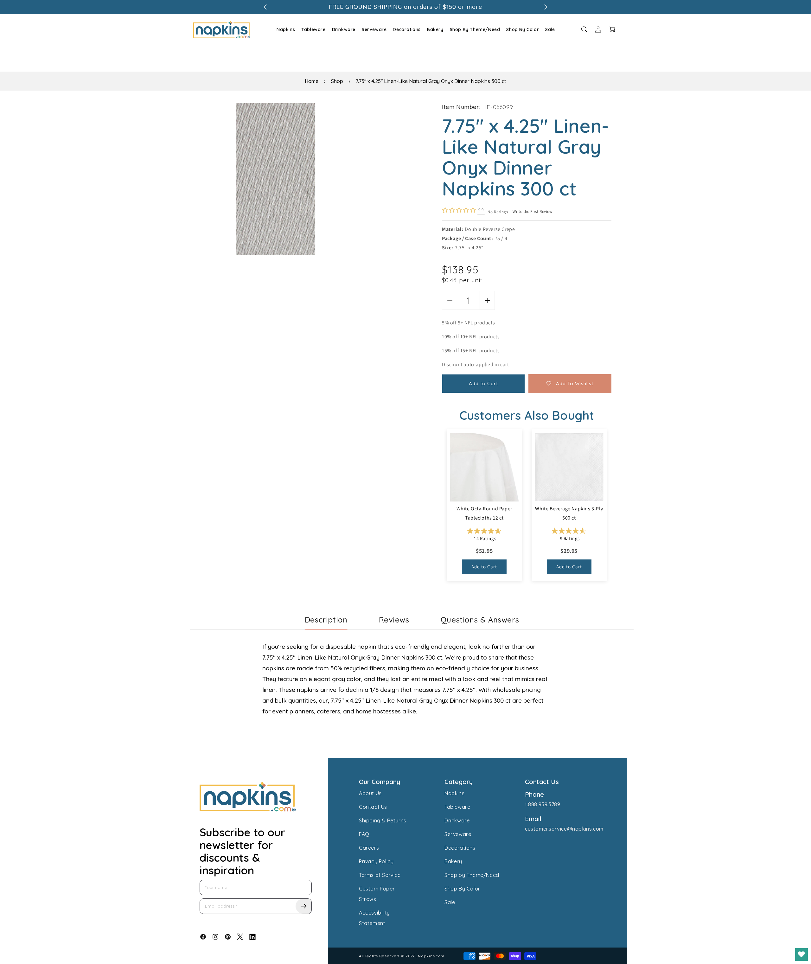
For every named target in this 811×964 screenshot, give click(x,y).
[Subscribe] (303, 906)
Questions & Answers (480, 619)
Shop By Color (522, 29)
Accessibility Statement (374, 918)
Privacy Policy (376, 861)
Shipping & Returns (382, 820)
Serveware (374, 29)
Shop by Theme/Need (471, 875)
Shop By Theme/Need (475, 29)
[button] (285, 29)
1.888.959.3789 (542, 804)
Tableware (313, 29)
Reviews (394, 619)
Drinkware (343, 29)
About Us (370, 793)
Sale (550, 29)
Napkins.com (431, 956)
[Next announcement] (546, 7)
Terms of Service (380, 875)
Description (326, 619)
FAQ (364, 834)
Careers (369, 848)
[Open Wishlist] (801, 954)
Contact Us (373, 807)
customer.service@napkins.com (564, 829)
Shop (337, 81)
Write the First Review (532, 211)
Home (311, 81)
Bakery (435, 29)
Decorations (407, 29)
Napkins (286, 29)
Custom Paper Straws (377, 893)
